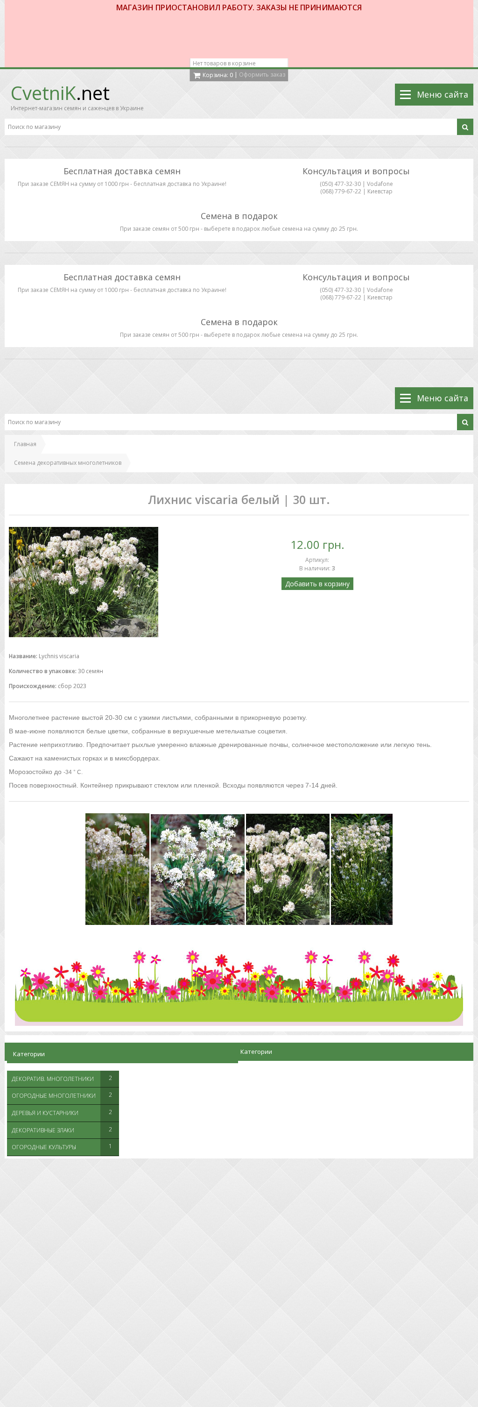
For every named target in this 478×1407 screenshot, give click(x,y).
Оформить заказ (262, 74)
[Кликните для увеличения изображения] (83, 582)
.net (60, 93)
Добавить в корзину (317, 583)
